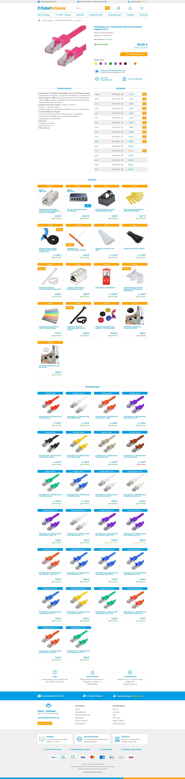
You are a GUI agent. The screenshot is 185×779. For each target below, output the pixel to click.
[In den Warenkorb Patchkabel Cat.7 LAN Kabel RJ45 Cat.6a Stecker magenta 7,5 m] (144, 127)
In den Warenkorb (136, 54)
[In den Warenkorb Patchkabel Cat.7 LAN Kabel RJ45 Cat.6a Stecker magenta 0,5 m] (144, 99)
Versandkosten (100, 764)
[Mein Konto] (130, 8)
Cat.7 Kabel (108, 39)
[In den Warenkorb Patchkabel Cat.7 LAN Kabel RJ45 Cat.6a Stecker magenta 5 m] (144, 122)
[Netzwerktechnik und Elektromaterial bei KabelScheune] (52, 8)
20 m (96, 141)
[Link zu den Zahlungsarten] (92, 758)
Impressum (116, 712)
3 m (96, 118)
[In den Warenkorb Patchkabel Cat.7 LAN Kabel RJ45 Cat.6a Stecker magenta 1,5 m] (144, 108)
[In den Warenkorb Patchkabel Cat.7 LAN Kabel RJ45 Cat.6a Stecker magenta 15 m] (144, 136)
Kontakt (77, 709)
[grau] (106, 64)
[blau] (115, 64)
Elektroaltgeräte (80, 724)
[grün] (111, 64)
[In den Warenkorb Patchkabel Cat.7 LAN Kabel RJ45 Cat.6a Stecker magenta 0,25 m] (144, 94)
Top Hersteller (106, 749)
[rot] (120, 64)
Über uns (115, 709)
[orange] (135, 64)
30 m (96, 151)
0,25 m (97, 94)
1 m (96, 104)
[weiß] (130, 64)
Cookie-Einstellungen (119, 724)
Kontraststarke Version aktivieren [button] (92, 772)
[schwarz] (125, 64)
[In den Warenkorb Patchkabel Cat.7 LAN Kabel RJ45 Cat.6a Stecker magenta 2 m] (144, 113)
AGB (114, 715)
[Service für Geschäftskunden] (118, 8)
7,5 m (96, 127)
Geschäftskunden (80, 712)
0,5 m (96, 99)
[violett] (101, 64)
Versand (145, 47)
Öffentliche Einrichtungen (82, 715)
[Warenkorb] (141, 8)
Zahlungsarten (79, 718)
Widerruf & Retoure (118, 721)
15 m (96, 137)
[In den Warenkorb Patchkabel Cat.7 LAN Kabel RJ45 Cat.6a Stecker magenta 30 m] (144, 150)
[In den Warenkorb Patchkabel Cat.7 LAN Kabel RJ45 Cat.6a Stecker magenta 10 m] (144, 132)
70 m (96, 165)
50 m (96, 160)
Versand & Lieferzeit (81, 721)
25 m (96, 146)
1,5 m (96, 108)
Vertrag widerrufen (45, 723)
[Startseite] (39, 20)
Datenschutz (116, 718)
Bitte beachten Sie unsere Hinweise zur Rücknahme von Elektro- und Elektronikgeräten (92, 681)
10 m (96, 132)
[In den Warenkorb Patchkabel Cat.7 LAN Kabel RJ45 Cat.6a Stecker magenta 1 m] (144, 103)
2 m (96, 113)
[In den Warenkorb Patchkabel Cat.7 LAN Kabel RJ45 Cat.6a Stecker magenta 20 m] (144, 141)
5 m (96, 122)
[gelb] (96, 64)
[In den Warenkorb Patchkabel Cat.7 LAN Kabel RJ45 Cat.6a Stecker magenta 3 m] (144, 117)
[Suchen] (107, 8)
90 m (96, 169)
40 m (96, 155)
